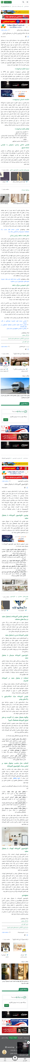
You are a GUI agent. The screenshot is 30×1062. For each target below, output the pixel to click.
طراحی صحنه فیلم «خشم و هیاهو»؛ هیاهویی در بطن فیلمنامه (14, 326)
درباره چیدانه (26, 1038)
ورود (26, 1041)
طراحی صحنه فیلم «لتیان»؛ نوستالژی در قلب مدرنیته (14, 322)
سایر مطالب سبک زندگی (23, 30)
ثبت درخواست (8, 2)
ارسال (5, 420)
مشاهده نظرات (4, 30)
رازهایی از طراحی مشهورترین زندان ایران (17, 328)
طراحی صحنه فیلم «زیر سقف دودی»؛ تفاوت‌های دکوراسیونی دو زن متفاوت (15, 280)
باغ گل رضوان (25, 335)
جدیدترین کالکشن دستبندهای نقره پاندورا (18, 338)
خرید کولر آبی (25, 342)
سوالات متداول (5, 1038)
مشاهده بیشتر (6, 170)
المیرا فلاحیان (22, 347)
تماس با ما (20, 1038)
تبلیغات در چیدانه (13, 1038)
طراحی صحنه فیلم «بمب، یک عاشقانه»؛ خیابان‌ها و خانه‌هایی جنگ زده (15, 231)
